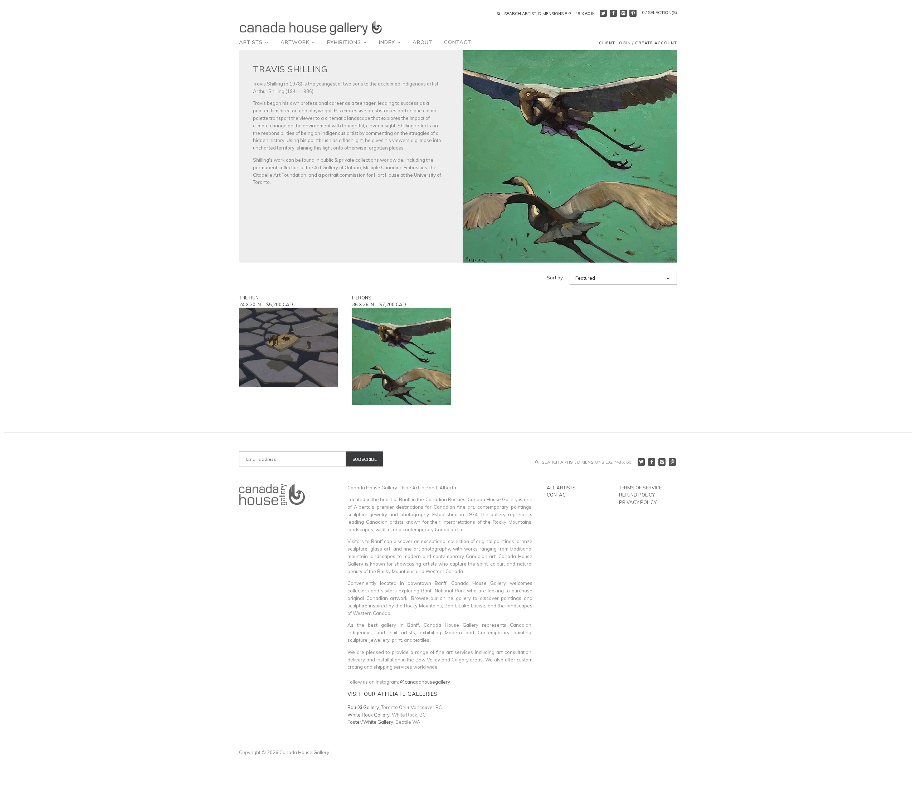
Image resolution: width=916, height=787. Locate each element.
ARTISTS (251, 42)
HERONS (361, 297)
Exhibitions (345, 42)
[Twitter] (603, 13)
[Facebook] (613, 13)
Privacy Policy (638, 502)
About (422, 42)
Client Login (615, 42)
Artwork (296, 42)
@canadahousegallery (425, 682)
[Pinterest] (633, 13)
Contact (457, 42)
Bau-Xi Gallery (363, 707)
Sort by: (555, 277)
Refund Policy (637, 495)
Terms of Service (640, 487)
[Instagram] (623, 13)
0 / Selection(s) (659, 12)
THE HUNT (250, 297)
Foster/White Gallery (370, 722)
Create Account (656, 42)
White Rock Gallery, (369, 715)
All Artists (561, 487)
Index (388, 42)
